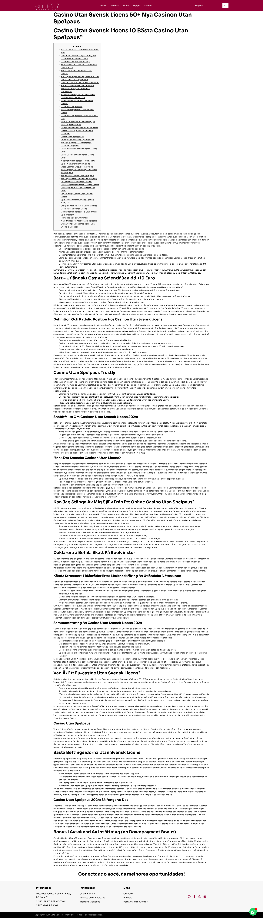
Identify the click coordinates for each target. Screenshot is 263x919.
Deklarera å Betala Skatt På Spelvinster (80, 82)
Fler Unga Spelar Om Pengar (74, 218)
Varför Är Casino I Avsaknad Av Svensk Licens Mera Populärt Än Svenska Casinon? (79, 130)
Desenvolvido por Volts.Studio (214, 915)
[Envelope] (205, 896)
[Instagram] (189, 896)
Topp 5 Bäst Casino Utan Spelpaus (77, 175)
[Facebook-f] (194, 896)
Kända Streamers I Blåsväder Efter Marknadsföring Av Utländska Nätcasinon (77, 88)
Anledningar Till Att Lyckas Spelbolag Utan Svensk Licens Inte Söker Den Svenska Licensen (79, 224)
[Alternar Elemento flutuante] (253, 912)
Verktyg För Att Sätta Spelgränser (77, 139)
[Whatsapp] (199, 896)
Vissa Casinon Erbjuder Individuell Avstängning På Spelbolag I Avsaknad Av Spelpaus (79, 170)
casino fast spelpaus (186, 314)
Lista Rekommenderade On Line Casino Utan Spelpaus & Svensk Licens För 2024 (80, 187)
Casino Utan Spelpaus (71, 106)
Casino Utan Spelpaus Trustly (75, 61)
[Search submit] (225, 5)
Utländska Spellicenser (72, 136)
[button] (214, 915)
